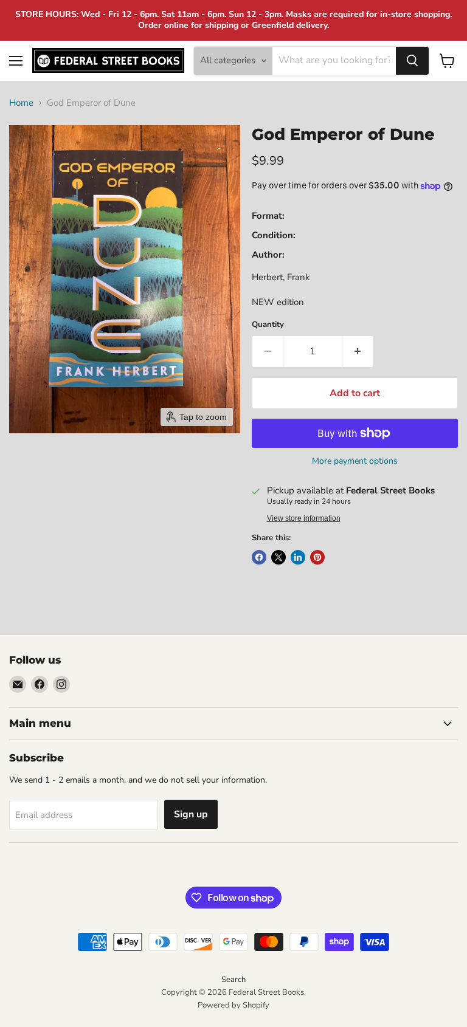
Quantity (268, 324)
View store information (304, 518)
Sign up (191, 814)
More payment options (355, 461)
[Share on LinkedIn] (298, 557)
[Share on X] (278, 557)
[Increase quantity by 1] (357, 351)
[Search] (412, 61)
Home (21, 103)
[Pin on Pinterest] (317, 557)
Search (233, 979)
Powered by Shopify (233, 1005)
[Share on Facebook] (259, 557)
